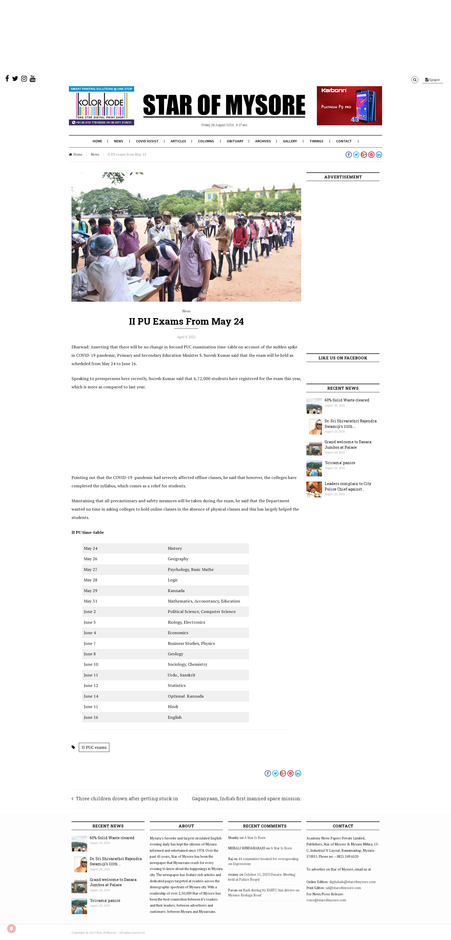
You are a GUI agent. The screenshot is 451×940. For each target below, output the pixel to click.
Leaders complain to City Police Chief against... (348, 486)
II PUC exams (94, 747)
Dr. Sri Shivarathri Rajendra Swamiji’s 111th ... (351, 423)
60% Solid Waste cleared (347, 400)
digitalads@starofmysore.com (352, 881)
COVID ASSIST (147, 141)
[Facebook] (7, 79)
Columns (206, 141)
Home (97, 141)
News (118, 141)
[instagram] (24, 79)
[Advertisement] (156, 36)
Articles (178, 141)
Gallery (290, 141)
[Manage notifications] (11, 928)
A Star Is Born (254, 837)
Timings (316, 141)
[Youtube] (32, 79)
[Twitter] (15, 79)
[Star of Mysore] (212, 112)
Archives (263, 141)
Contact (344, 141)
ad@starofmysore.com (343, 887)
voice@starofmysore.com (326, 900)
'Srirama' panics (340, 462)
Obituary (235, 141)
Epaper (434, 79)
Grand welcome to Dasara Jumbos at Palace (348, 444)
